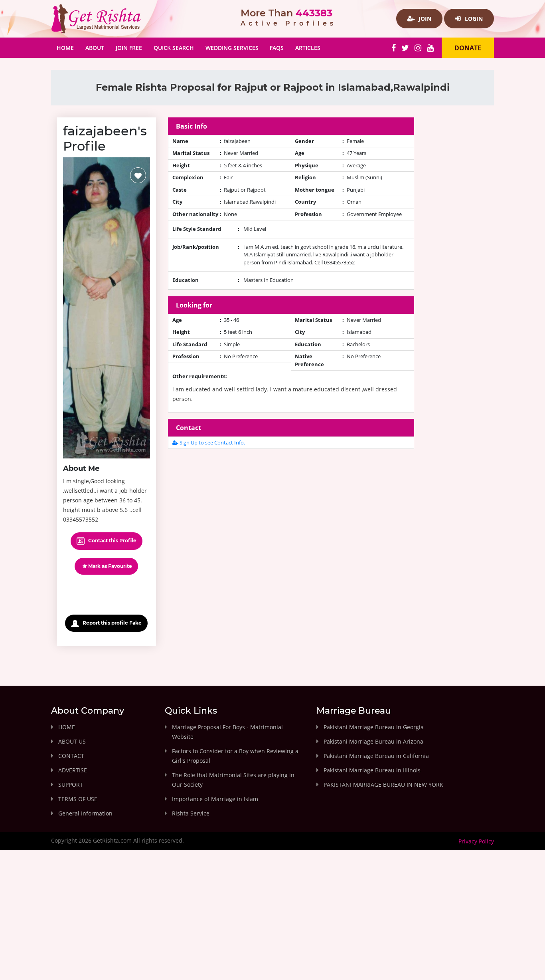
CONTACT (71, 756)
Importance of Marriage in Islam (215, 799)
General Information (85, 813)
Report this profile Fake (111, 623)
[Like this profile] (138, 175)
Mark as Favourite (109, 566)
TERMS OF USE (77, 799)
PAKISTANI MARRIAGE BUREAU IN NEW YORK (383, 784)
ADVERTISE (72, 770)
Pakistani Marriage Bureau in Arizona (373, 741)
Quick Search (174, 48)
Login (473, 18)
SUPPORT (70, 784)
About (94, 48)
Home (68, 48)
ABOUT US (72, 741)
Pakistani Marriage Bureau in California (376, 756)
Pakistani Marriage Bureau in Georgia (374, 727)
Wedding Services (232, 48)
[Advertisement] (291, 511)
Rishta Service (190, 813)
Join (424, 18)
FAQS (277, 48)
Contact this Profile (111, 541)
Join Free (129, 48)
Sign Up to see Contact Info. (211, 442)
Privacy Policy (476, 841)
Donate (467, 48)
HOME (66, 727)
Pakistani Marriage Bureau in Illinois (372, 770)
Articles (307, 48)
